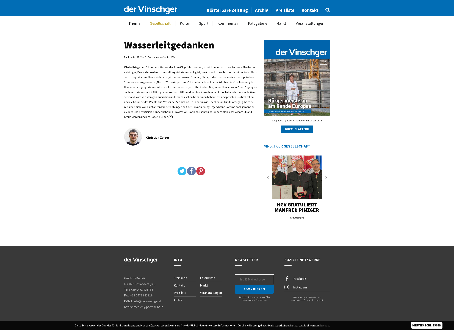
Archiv (261, 10)
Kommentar (227, 23)
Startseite (180, 278)
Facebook (299, 279)
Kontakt (310, 10)
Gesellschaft (160, 23)
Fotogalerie (257, 23)
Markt (281, 23)
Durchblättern (297, 129)
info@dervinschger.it (147, 301)
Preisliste (284, 10)
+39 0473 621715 (142, 290)
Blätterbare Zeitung (227, 10)
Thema (134, 23)
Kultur (185, 23)
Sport (203, 23)
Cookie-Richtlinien (192, 325)
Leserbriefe (207, 278)
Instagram (299, 287)
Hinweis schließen (426, 325)
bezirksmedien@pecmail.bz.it (143, 307)
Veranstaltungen (310, 23)
